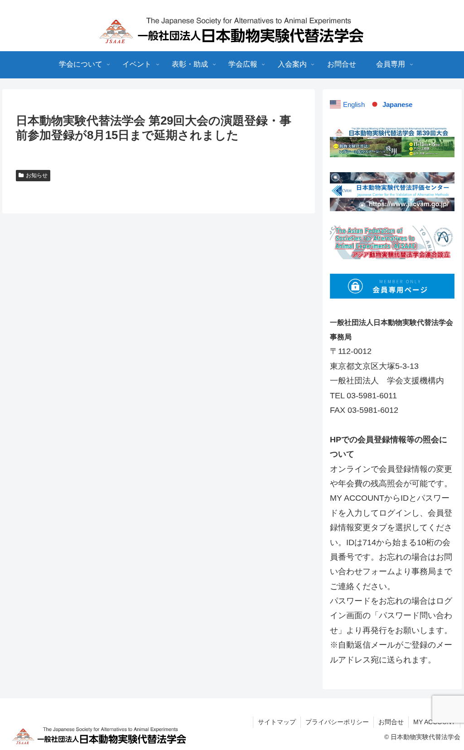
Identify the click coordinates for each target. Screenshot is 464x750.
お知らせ (37, 175)
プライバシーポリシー (337, 722)
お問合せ (391, 722)
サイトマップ (277, 722)
